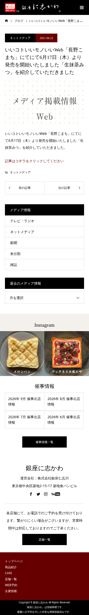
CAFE (8, 573)
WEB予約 (11, 585)
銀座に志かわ (45, 468)
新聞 (13, 242)
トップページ (14, 561)
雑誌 (13, 264)
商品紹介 (11, 567)
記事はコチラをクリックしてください (34, 160)
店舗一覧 (44, 539)
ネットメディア (20, 38)
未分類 (15, 253)
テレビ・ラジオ (22, 220)
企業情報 (11, 591)
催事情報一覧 (44, 442)
